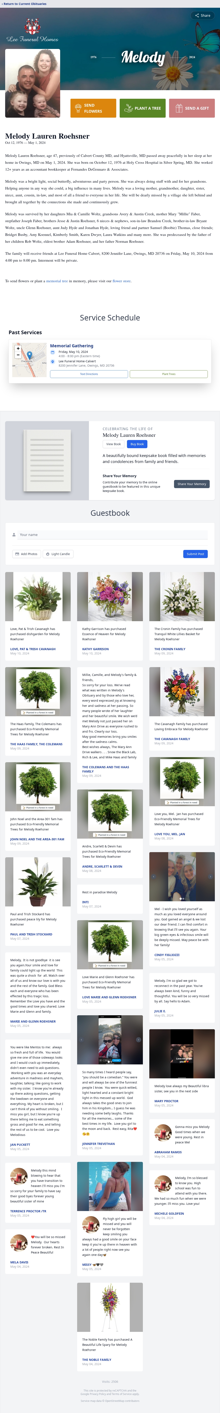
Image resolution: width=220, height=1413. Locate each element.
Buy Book (137, 444)
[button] (29, 355)
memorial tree (57, 280)
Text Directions (89, 374)
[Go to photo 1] (109, 1062)
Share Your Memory (192, 484)
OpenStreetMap (114, 1401)
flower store (122, 280)
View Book (113, 444)
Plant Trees (169, 374)
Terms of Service (122, 1394)
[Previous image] (81, 1039)
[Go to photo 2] (111, 1062)
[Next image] (138, 1039)
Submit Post (195, 554)
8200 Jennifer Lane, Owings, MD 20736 (86, 365)
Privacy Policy (98, 1394)
